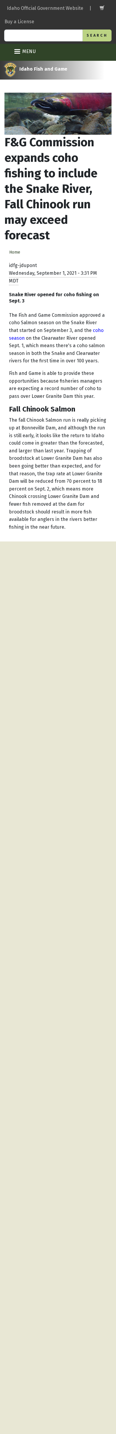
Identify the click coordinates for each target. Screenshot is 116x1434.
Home (14, 252)
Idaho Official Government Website (45, 8)
